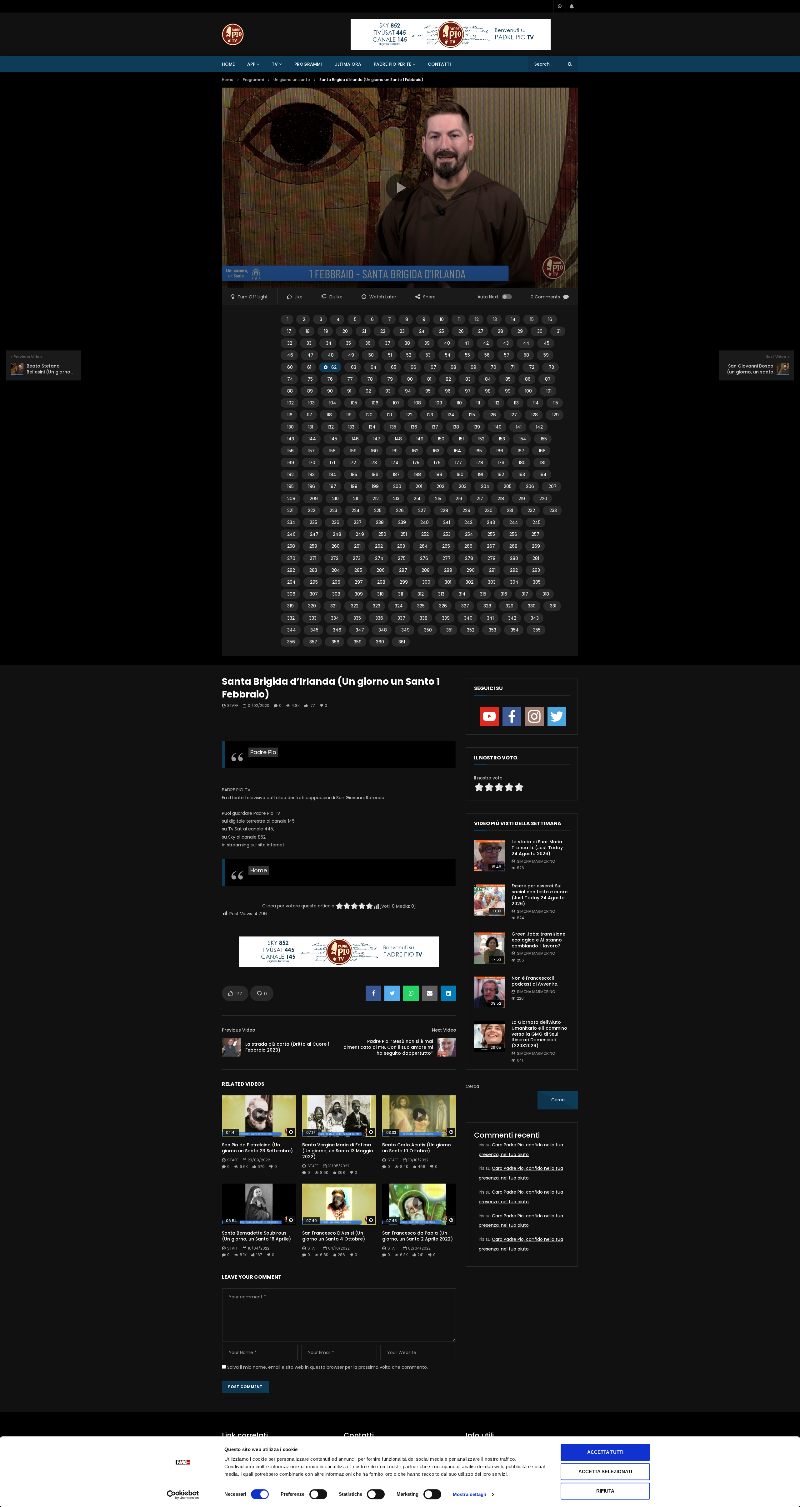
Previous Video (238, 1030)
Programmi (308, 64)
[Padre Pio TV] (233, 34)
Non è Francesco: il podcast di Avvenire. (535, 981)
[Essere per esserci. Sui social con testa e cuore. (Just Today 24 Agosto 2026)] (489, 900)
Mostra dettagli (469, 1494)
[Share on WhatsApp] (411, 993)
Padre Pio (263, 752)
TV (275, 64)
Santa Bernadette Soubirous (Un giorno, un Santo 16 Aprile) (256, 1236)
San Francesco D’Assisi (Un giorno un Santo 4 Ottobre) (333, 1236)
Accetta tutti (605, 1452)
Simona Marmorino (536, 861)
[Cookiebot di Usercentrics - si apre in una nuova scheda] (183, 1494)
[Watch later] (559, 6)
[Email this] (430, 993)
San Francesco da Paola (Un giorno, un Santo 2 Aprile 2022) (417, 1236)
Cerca (472, 1086)
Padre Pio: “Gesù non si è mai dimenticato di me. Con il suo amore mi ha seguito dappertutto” (388, 1047)
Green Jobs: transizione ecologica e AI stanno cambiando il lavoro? (538, 940)
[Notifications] (572, 6)
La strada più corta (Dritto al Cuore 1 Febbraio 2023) (287, 1047)
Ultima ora (347, 64)
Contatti (439, 64)
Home (228, 64)
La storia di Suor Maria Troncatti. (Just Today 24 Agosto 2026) (537, 848)
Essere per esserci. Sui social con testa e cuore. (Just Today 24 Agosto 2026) (540, 895)
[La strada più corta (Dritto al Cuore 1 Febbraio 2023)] (231, 1047)
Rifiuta (605, 1491)
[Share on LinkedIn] (448, 993)
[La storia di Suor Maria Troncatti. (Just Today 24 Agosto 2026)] (489, 855)
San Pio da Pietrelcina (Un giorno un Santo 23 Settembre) (257, 1148)
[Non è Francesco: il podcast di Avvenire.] (489, 992)
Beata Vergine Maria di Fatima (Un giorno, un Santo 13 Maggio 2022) (337, 1151)
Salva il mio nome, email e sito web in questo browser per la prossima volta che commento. (327, 1367)
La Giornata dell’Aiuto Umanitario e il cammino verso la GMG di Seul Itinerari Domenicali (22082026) (539, 1034)
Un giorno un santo (291, 79)
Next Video (444, 1030)
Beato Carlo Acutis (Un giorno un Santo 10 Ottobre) (416, 1148)
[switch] (318, 1494)
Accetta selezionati (605, 1471)
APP (251, 64)
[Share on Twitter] (392, 993)
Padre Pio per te (392, 64)
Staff (232, 705)
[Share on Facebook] (373, 993)
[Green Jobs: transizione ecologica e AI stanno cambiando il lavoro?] (489, 948)
